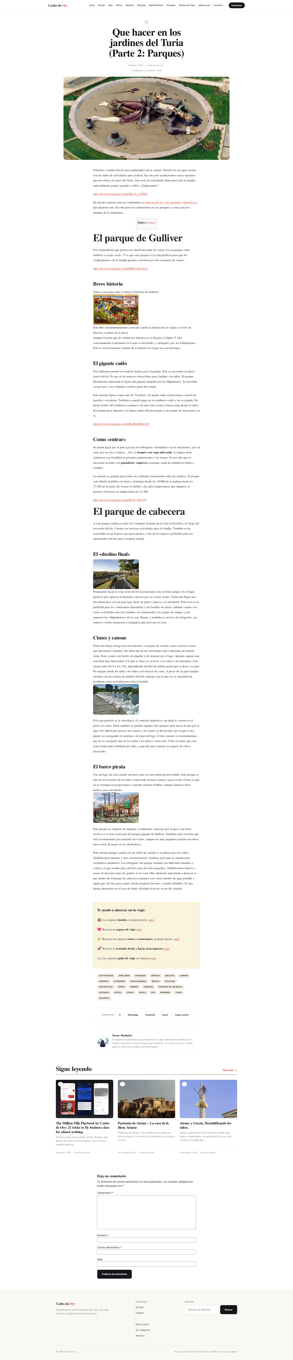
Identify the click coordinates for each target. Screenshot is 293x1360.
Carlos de (57, 5)
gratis (155, 981)
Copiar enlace (182, 1015)
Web (100, 1259)
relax (142, 992)
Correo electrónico (109, 1247)
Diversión (119, 981)
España (139, 1312)
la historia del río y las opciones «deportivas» (169, 202)
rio (153, 992)
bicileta (169, 976)
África (119, 5)
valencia (104, 998)
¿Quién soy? (204, 5)
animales (140, 976)
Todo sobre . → (229, 1070)
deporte (104, 981)
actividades (106, 976)
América (129, 5)
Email (165, 1015)
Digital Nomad (156, 5)
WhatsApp (133, 1015)
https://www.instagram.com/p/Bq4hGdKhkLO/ (121, 424)
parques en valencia (170, 987)
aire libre (124, 976)
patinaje (104, 992)
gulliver (170, 981)
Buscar (229, 1309)
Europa (101, 5)
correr (184, 976)
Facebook (150, 1015)
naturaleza (106, 987)
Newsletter (236, 5)
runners (165, 992)
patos (117, 992)
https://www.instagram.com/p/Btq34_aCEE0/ (120, 194)
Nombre (103, 1235)
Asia (110, 5)
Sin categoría (143, 1330)
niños (121, 987)
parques (148, 987)
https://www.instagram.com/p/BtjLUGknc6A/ (120, 268)
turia (178, 992)
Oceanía (141, 5)
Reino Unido (142, 1324)
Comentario (105, 1192)
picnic (130, 992)
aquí (151, 920)
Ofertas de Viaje (187, 5)
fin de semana (138, 981)
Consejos (170, 5)
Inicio (92, 5)
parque (134, 987)
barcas (155, 976)
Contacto (218, 5)
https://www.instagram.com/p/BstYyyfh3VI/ (119, 500)
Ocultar (150, 222)
